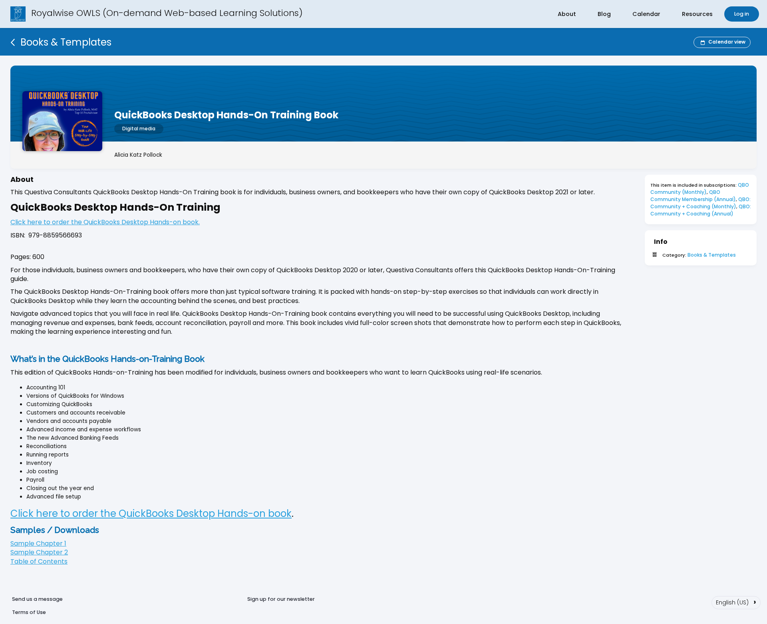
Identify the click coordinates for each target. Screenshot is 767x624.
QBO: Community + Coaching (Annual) (701, 210)
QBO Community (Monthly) (700, 188)
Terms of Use (29, 612)
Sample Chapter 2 (39, 552)
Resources (697, 14)
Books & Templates (712, 254)
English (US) (736, 601)
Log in (741, 13)
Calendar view (726, 41)
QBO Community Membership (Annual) (693, 196)
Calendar (646, 14)
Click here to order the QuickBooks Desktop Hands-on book (151, 513)
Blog (604, 14)
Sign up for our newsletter (281, 599)
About (567, 14)
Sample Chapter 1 (38, 543)
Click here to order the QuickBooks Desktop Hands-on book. (105, 222)
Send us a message (37, 599)
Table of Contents (39, 561)
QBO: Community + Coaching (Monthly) (701, 203)
